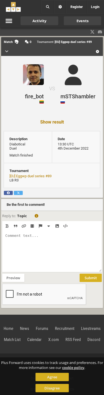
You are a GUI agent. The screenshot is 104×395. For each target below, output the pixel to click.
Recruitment (64, 328)
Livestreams (91, 328)
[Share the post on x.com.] (18, 193)
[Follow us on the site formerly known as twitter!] (92, 32)
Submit (91, 277)
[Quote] (15, 226)
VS (52, 88)
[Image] (57, 226)
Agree (52, 377)
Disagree (52, 388)
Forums (42, 328)
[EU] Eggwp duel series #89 (30, 176)
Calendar (34, 339)
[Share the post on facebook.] (8, 193)
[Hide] (48, 226)
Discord (93, 339)
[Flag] (40, 226)
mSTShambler (77, 96)
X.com (53, 339)
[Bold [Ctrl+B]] (7, 226)
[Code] (65, 226)
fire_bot (34, 96)
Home (8, 328)
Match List (12, 339)
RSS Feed (73, 339)
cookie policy (73, 367)
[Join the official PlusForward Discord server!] (100, 32)
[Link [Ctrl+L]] (23, 226)
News (24, 328)
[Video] (32, 226)
